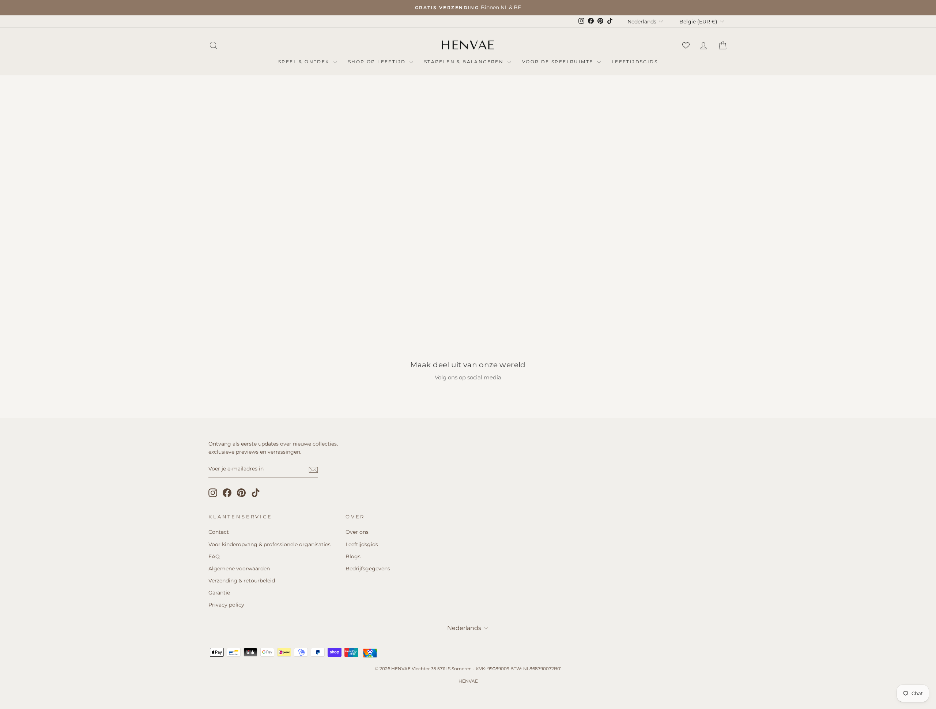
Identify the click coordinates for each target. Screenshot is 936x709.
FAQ (214, 556)
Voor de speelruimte (558, 61)
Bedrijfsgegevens (368, 568)
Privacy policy (226, 605)
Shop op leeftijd (378, 61)
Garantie (219, 593)
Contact (218, 532)
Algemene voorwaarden (239, 568)
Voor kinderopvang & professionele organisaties (269, 544)
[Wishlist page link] (686, 45)
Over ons (357, 532)
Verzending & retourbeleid (241, 581)
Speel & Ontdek (305, 61)
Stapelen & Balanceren (465, 61)
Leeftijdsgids (635, 61)
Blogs (353, 556)
